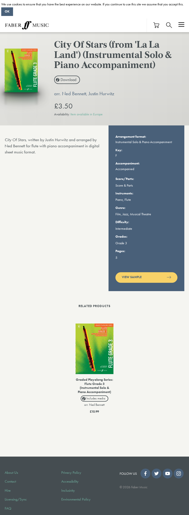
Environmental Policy (76, 499)
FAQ (8, 508)
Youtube (168, 473)
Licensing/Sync (16, 499)
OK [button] (7, 11)
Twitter (156, 473)
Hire (8, 490)
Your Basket (156, 25)
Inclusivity (68, 490)
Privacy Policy (71, 472)
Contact (10, 481)
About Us (11, 472)
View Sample (132, 277)
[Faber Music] (27, 25)
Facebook (145, 473)
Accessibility (70, 481)
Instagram (179, 473)
